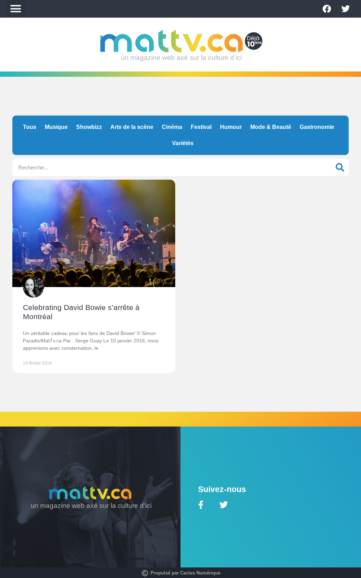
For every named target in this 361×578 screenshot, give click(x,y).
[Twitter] (345, 8)
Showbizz (89, 127)
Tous (29, 127)
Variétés (183, 143)
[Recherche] (340, 167)
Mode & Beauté (270, 127)
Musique (56, 127)
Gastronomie (317, 127)
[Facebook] (326, 8)
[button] (16, 9)
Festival (201, 127)
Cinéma (172, 127)
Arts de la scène (131, 127)
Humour (231, 127)
